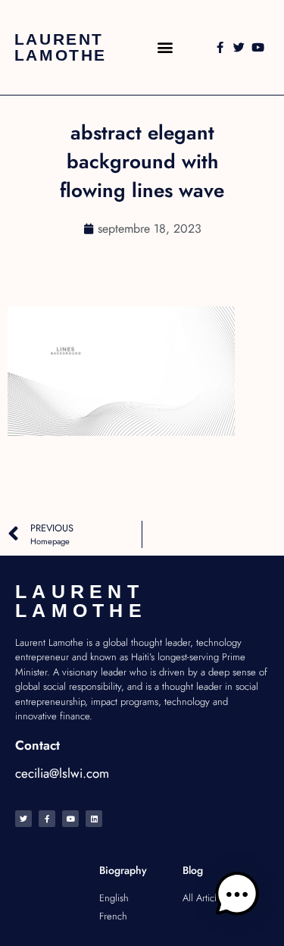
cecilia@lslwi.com (62, 773)
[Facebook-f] (220, 47)
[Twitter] (239, 47)
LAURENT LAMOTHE (60, 47)
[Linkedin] (94, 818)
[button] (165, 47)
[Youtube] (258, 47)
